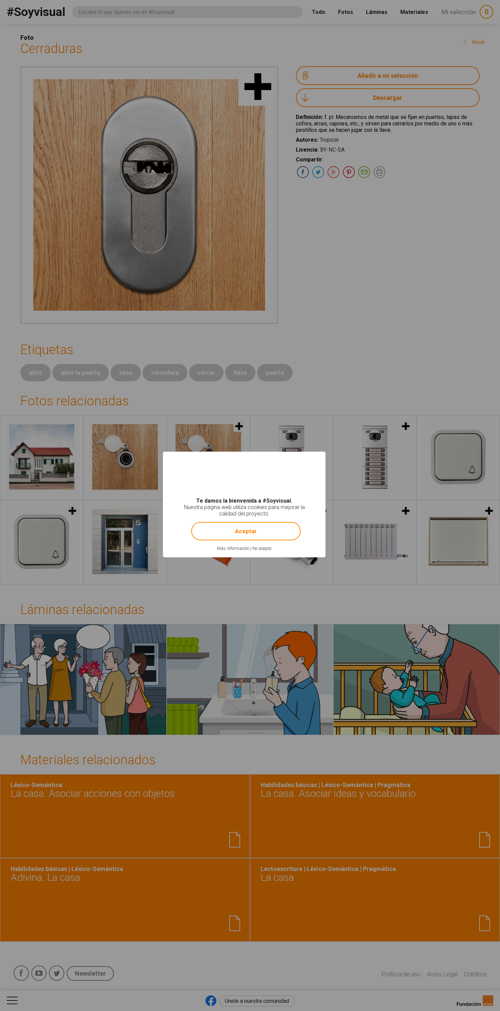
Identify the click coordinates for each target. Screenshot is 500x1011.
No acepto (261, 548)
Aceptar (246, 531)
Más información (233, 548)
